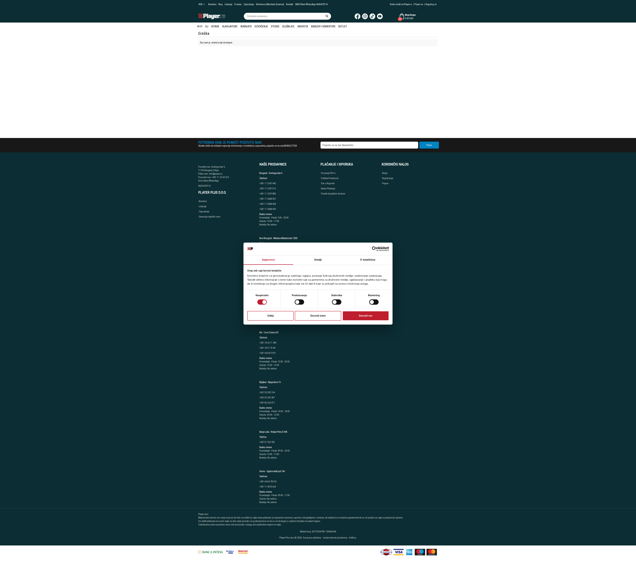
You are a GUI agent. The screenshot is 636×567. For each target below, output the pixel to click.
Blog (220, 4)
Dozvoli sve (365, 315)
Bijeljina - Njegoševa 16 (270, 382)
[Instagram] (365, 16)
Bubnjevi (246, 26)
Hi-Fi (199, 26)
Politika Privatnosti (330, 178)
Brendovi (212, 4)
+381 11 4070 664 (267, 486)
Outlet (342, 26)
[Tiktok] (372, 16)
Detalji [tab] (318, 259)
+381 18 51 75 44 (267, 348)
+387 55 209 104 (267, 392)
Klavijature (230, 26)
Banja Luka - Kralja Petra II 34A (273, 432)
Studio (275, 26)
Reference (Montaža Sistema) (270, 4)
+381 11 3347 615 (267, 188)
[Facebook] (357, 16)
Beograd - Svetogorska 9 (270, 173)
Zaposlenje (248, 4)
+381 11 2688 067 (267, 198)
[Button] (327, 16)
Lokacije (228, 4)
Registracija (387, 178)
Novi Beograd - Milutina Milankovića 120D (278, 238)
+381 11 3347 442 (267, 183)
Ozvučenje (261, 26)
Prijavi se (419, 4)
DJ (206, 26)
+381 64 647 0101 (267, 353)
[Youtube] (380, 16)
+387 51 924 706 (267, 442)
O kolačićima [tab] (367, 259)
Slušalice (288, 26)
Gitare (215, 26)
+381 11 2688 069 (267, 209)
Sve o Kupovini (328, 183)
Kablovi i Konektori (323, 26)
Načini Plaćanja (328, 188)
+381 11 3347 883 (267, 193)
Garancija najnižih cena (209, 216)
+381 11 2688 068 (267, 204)
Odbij (270, 315)
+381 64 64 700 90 (267, 481)
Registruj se (431, 4)
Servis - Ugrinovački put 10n (272, 471)
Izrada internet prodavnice (335, 537)
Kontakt (289, 4)
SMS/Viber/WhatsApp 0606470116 (311, 4)
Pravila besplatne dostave (333, 193)
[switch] (299, 302)
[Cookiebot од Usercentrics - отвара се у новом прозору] (374, 248)
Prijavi (429, 145)
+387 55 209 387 (267, 397)
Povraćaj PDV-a (328, 173)
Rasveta (302, 26)
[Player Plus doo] (212, 16)
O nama (237, 4)
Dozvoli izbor (318, 315)
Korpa (385, 173)
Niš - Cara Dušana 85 (268, 332)
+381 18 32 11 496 (267, 342)
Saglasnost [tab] (268, 259)
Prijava (385, 183)
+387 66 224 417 (267, 402)
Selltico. (353, 537)
